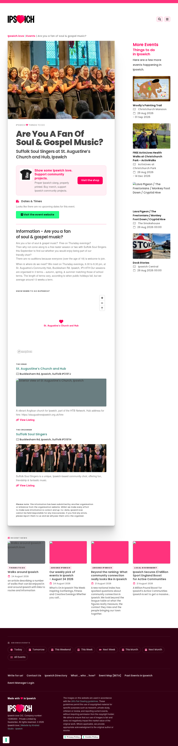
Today (18, 649)
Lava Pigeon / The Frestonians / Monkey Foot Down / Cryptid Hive (149, 215)
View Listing (27, 420)
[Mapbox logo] (24, 352)
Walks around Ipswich (23, 572)
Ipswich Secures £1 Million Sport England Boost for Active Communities (150, 575)
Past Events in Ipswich (138, 675)
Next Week (109, 649)
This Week (86, 649)
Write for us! (15, 675)
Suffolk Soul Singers (31, 434)
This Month (132, 649)
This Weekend (63, 649)
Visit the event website (38, 214)
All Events (19, 657)
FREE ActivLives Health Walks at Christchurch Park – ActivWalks (147, 156)
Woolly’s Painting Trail (147, 105)
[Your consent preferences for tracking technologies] (6, 740)
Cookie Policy (91, 737)
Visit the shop (90, 180)
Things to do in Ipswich (144, 52)
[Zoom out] (102, 302)
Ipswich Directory (56, 675)
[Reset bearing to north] (102, 308)
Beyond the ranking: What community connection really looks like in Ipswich (109, 575)
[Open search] (159, 19)
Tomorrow (38, 649)
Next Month (155, 649)
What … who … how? (83, 675)
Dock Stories (141, 262)
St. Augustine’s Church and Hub (41, 369)
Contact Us (34, 675)
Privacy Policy (73, 737)
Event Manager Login (21, 683)
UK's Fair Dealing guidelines (84, 701)
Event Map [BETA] (110, 675)
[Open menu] (167, 19)
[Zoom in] (102, 297)
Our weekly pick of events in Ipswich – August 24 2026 (62, 575)
